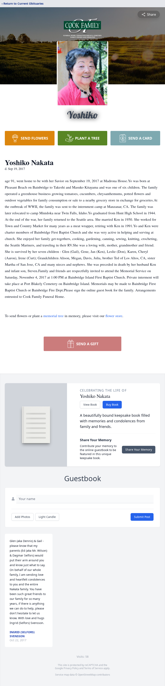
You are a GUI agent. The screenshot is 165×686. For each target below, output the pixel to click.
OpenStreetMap (87, 674)
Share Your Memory (138, 449)
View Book (90, 404)
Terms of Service (93, 668)
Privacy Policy (71, 668)
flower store (113, 315)
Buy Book (112, 404)
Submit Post (142, 517)
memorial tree (53, 315)
